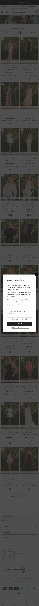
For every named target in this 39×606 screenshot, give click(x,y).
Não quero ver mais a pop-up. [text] (20, 327)
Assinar (19, 324)
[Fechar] (36, 274)
